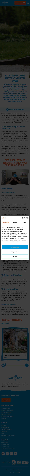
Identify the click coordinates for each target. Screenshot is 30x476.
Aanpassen (14, 251)
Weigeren (15, 256)
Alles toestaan (15, 247)
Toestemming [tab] (5, 222)
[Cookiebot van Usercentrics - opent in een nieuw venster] (22, 218)
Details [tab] (15, 222)
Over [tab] (24, 222)
